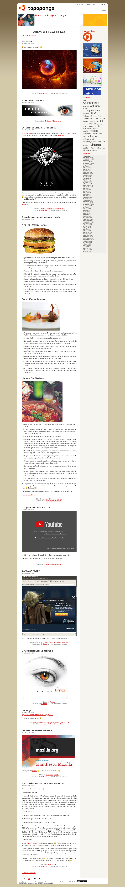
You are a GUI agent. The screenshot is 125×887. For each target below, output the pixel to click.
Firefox (52, 702)
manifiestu (49, 775)
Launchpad (92, 126)
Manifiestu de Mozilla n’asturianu (37, 731)
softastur (92, 136)
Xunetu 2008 (88, 242)
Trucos (85, 145)
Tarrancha (58, 193)
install (100, 121)
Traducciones (99, 141)
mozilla (56, 775)
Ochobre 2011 (88, 185)
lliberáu (50, 864)
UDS (41, 558)
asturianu (95, 106)
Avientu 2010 (88, 200)
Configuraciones (91, 110)
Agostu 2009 (88, 223)
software (57, 722)
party (94, 133)
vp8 (55, 864)
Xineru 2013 (87, 170)
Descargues (91, 4)
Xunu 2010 (87, 209)
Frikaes (86, 116)
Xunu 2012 (87, 176)
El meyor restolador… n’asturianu (37, 651)
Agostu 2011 (88, 188)
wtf (63, 642)
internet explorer (42, 642)
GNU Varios (100, 118)
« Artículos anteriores (29, 35)
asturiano (86, 106)
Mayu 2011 (87, 192)
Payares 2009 (88, 219)
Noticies (44, 94)
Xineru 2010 (87, 216)
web (103, 148)
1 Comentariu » (57, 501)
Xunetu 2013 (88, 166)
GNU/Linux (50, 722)
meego (89, 128)
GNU (99, 116)
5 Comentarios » (57, 121)
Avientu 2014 (88, 156)
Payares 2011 (88, 184)
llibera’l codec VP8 (33, 843)
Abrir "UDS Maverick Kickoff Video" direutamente (60, 548)
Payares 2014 (88, 157)
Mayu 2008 (87, 245)
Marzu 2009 (87, 231)
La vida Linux (30, 495)
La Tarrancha (26, 133)
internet (85, 124)
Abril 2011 (87, 194)
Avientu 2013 (88, 162)
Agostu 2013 (88, 165)
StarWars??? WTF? (31, 571)
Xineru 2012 (87, 182)
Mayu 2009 (87, 228)
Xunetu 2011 (88, 190)
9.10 (89, 100)
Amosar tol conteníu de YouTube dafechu (50, 538)
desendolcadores (40, 722)
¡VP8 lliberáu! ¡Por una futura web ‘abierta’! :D (43, 783)
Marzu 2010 (87, 213)
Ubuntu (63, 722)
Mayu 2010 (87, 210)
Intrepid (92, 124)
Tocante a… (102, 4)
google (85, 121)
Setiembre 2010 (89, 204)
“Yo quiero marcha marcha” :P (36, 507)
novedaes (87, 134)
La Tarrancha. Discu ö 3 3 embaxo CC (39, 128)
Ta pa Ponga (87, 142)
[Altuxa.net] (30, 880)
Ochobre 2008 (88, 238)
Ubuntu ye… (27, 711)
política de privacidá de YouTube (55, 534)
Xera (65, 193)
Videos (50, 724)
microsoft (52, 642)
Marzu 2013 (87, 168)
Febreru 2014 (88, 160)
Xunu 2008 (87, 244)
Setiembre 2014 (89, 159)
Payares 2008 (88, 236)
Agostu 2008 (88, 241)
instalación (92, 121)
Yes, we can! (27, 42)
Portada (81, 4)
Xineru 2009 (87, 233)
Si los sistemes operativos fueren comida (41, 217)
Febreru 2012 (88, 181)
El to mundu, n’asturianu (33, 100)
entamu (34, 771)
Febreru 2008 (88, 250)
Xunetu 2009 (88, 225)
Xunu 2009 (87, 226)
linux (100, 126)
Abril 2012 (87, 179)
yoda (66, 642)
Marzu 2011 (87, 195)
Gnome (94, 116)
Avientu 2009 (88, 217)
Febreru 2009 (88, 232)
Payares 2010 (88, 201)
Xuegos (94, 150)
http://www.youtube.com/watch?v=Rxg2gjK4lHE (37, 715)
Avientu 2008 (88, 235)
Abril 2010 (87, 211)
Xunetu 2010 (88, 207)
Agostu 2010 (88, 206)
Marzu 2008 (87, 248)
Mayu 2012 (87, 178)
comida (45, 499)
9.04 (84, 100)
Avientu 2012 (88, 172)
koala (85, 126)
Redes (100, 134)
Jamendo (60, 135)
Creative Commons (46, 209)
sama (84, 136)
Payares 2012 (88, 173)
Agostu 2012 (88, 175)
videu (68, 722)
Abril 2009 (87, 229)
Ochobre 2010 (88, 203)
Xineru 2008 (87, 251)
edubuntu (86, 114)
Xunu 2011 (87, 191)
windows (87, 150)
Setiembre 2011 (89, 187)
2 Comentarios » (59, 724)
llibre (84, 128)
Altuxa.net (40, 881)
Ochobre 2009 (88, 220)
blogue (85, 108)
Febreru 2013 (88, 169)
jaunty (99, 124)
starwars (58, 642)
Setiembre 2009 (89, 222)
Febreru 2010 (88, 214)
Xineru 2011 (87, 198)
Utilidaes (86, 148)
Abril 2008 (87, 247)
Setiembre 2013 (89, 163)
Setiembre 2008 (89, 239)
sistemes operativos (55, 499)
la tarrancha (57, 209)
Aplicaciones (91, 102)
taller (93, 139)
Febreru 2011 (88, 197)
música (85, 131)
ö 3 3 (63, 209)
